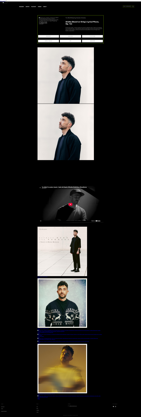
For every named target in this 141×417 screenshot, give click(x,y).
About (37, 408)
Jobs (37, 406)
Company (38, 410)
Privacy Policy (2, 406)
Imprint (2, 408)
